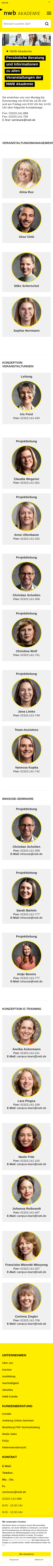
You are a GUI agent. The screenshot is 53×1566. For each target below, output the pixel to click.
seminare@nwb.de (23, 119)
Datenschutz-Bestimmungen (19, 1540)
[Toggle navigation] (49, 13)
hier (3, 1545)
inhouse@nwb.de (31, 853)
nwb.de (4, 2)
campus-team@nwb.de (31, 1056)
